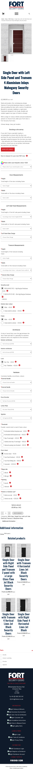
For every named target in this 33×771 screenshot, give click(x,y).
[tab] (9, 521)
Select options (8, 545)
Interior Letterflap (7, 658)
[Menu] (16, 14)
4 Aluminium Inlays (17, 518)
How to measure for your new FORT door (13, 156)
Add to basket (18, 513)
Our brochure (22, 712)
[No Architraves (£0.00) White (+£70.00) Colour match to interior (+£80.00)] (16, 352)
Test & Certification (20, 715)
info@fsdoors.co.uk (17, 699)
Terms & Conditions (19, 737)
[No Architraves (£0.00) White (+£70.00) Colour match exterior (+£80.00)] (16, 344)
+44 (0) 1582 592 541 (17, 697)
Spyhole (5, 664)
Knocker (5, 661)
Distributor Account (19, 754)
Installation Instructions (19, 720)
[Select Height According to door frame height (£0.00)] (16, 217)
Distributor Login (19, 749)
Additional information (8, 521)
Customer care (18, 718)
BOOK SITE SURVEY (7, 149)
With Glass (11, 19)
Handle (4, 655)
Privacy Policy (19, 740)
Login (19, 735)
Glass (6, 19)
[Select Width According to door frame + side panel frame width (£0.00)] (16, 270)
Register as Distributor (18, 752)
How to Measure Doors (19, 723)
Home (2, 19)
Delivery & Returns (18, 709)
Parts (20, 726)
